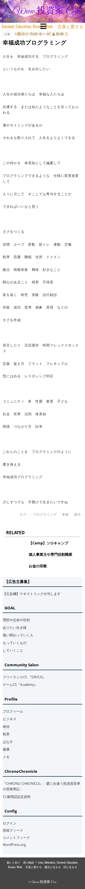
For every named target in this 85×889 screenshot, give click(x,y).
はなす (8, 741)
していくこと (13, 650)
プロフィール (13, 711)
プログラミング (45, 514)
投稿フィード (13, 830)
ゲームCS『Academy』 (20, 684)
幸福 (65, 514)
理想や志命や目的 (16, 619)
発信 (6, 726)
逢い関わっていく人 (18, 635)
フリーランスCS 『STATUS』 (24, 677)
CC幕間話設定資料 (17, 796)
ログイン (9, 823)
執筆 (6, 734)
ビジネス (9, 718)
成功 (77, 514)
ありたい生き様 (15, 627)
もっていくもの (15, 642)
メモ (7, 34)
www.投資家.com (47, 11)
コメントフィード (16, 837)
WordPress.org (14, 844)
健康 (6, 749)
